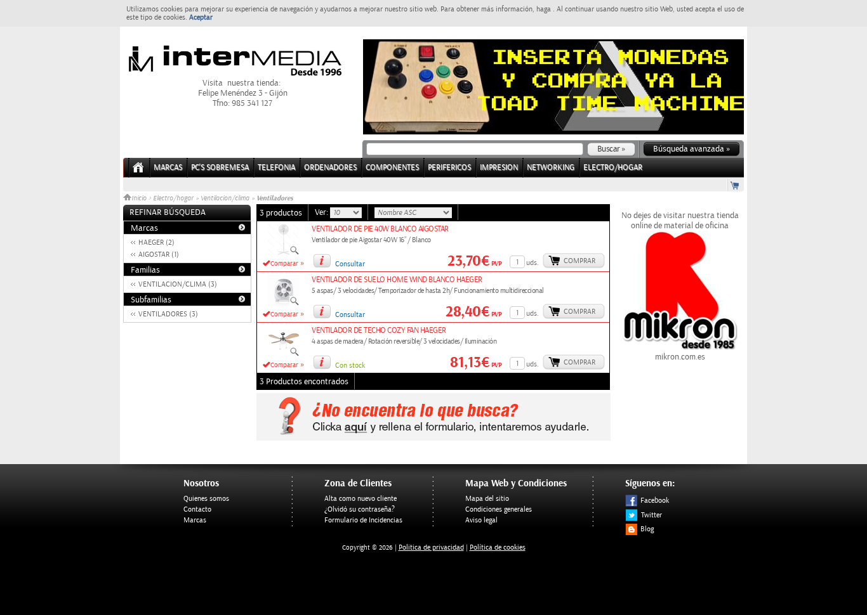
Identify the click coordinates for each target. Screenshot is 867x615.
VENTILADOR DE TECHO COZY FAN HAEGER (379, 330)
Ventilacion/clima (225, 198)
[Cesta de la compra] (736, 185)
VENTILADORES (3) (168, 314)
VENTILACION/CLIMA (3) (177, 284)
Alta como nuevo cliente (360, 499)
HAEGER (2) (156, 242)
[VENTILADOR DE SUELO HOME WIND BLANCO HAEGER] (284, 304)
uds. (532, 263)
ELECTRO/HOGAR (612, 167)
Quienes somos (206, 499)
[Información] (322, 261)
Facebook (654, 500)
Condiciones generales (498, 509)
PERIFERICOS (449, 167)
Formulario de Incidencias (363, 520)
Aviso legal (481, 520)
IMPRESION (499, 167)
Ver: (322, 212)
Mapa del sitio (487, 499)
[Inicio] (139, 171)
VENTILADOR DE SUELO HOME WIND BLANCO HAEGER (397, 280)
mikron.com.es (680, 357)
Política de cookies (498, 547)
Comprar (579, 261)
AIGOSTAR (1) (158, 254)
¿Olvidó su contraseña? (359, 509)
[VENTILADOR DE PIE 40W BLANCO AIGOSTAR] (284, 253)
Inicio (140, 198)
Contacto (197, 509)
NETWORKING (550, 167)
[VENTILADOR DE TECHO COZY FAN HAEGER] (284, 354)
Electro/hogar (173, 198)
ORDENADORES (330, 167)
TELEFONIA (276, 167)
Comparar (284, 264)
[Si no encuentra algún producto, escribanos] (433, 438)
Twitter (651, 515)
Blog (647, 529)
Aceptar (201, 17)
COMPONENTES (392, 167)
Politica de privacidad (431, 547)
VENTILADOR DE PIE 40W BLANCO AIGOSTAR (380, 229)
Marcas (168, 167)
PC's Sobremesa (220, 167)
